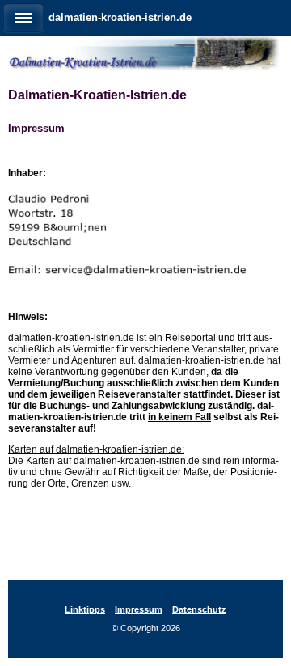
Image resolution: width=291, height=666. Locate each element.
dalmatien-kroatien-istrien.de (120, 17)
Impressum (138, 609)
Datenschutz (199, 609)
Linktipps (85, 609)
